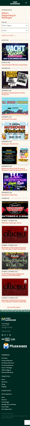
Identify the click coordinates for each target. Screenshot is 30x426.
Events (3, 379)
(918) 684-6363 (6, 331)
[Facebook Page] (7, 335)
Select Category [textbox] (6, 25)
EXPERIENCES (6, 355)
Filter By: (4, 22)
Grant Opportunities (7, 409)
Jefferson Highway (6, 370)
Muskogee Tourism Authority (9, 404)
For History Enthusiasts (7, 365)
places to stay (6, 391)
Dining (3, 384)
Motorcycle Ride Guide (7, 372)
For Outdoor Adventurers (8, 363)
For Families (5, 358)
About (3, 397)
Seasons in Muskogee (7, 368)
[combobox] (15, 25)
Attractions (4, 382)
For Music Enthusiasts (7, 361)
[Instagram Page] (5, 335)
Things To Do (6, 376)
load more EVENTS (13, 307)
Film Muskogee (5, 402)
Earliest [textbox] (4, 30)
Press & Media (5, 407)
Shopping (4, 387)
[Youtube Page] (2, 335)
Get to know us (7, 394)
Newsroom (4, 400)
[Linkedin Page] (10, 335)
